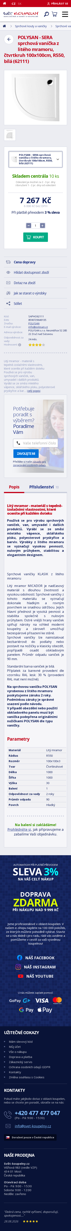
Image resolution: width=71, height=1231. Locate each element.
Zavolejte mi (26, 454)
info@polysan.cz (38, 327)
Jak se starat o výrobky (30, 293)
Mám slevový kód (21, 1041)
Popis (14, 487)
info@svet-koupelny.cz (33, 1126)
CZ (14, 3)
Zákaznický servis (20, 1062)
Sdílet (18, 303)
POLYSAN (33, 323)
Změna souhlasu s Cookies (26, 1077)
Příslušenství (44, 487)
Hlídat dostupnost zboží (31, 272)
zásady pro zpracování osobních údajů (29, 463)
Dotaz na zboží (24, 282)
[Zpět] (9, 39)
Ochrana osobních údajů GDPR (29, 1067)
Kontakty (15, 1072)
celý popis (34, 391)
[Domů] (6, 3)
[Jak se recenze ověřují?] (19, 344)
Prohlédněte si (19, 829)
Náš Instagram (40, 967)
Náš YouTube (39, 976)
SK (19, 3)
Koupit (38, 237)
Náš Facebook (39, 957)
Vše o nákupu (18, 1052)
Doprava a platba (20, 1057)
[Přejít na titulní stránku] (20, 14)
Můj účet (15, 1047)
